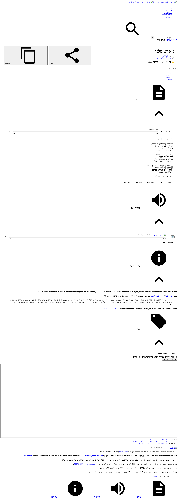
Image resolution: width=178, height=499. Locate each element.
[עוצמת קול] (161, 131)
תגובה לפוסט (155, 296)
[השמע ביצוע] (9, 131)
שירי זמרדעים (162, 354)
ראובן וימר (166, 56)
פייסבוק (153, 443)
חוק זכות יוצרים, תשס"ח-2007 (92, 456)
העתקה (7, 64)
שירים (170, 6)
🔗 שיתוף (169, 139)
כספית (154, 476)
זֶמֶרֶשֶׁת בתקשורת (143, 443)
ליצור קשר (28, 456)
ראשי (175, 40)
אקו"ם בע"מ (123, 452)
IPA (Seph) (127, 182)
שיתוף (52, 64)
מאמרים (169, 17)
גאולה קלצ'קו (153, 129)
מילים (169, 73)
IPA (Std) (139, 182)
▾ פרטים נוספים (167, 242)
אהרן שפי (168, 296)
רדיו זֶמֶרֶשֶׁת (168, 13)
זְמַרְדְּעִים (135, 441)
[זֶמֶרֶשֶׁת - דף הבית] (173, 448)
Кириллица (150, 182)
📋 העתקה (159, 139)
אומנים (169, 8)
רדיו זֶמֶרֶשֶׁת (170, 441)
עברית (168, 182)
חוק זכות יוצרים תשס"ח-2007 (85, 464)
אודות (165, 443)
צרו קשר (159, 443)
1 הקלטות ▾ (168, 131)
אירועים (169, 10)
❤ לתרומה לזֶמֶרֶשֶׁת (169, 359)
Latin (160, 182)
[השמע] (5, 237)
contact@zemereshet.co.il (110, 309)
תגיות (170, 80)
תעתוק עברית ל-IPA (146, 441)
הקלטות (168, 75)
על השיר (169, 78)
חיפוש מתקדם (167, 15)
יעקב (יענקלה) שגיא (164, 58)
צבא (173, 354)
